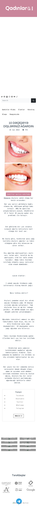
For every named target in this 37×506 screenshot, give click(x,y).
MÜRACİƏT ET (18, 416)
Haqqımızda (14, 114)
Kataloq (31, 110)
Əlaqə (4, 114)
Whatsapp (20, 405)
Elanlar (21, 110)
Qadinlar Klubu (8, 110)
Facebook (20, 395)
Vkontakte (20, 399)
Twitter (20, 402)
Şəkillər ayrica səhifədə (18, 194)
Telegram (20, 408)
